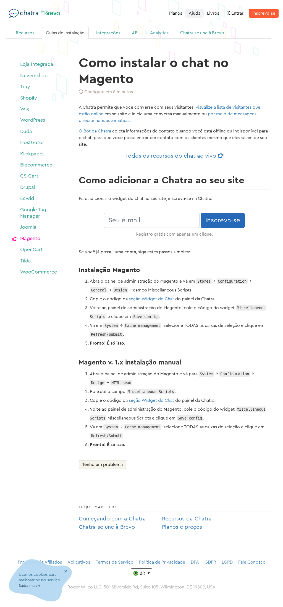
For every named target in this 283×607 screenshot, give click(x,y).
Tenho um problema (102, 464)
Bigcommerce (36, 164)
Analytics (159, 33)
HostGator (32, 142)
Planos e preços (182, 527)
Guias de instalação (65, 33)
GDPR (210, 562)
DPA (195, 562)
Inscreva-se (263, 13)
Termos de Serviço (114, 562)
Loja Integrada (36, 64)
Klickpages (32, 153)
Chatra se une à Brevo (202, 33)
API (135, 33)
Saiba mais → (30, 586)
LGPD (227, 562)
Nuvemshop (34, 75)
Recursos (25, 33)
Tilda (25, 260)
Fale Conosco (252, 562)
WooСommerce (38, 271)
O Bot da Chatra (95, 131)
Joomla (28, 227)
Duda (26, 131)
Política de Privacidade (162, 562)
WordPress (32, 120)
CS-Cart (29, 175)
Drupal (27, 187)
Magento (30, 238)
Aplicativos (78, 562)
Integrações (108, 33)
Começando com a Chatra (112, 519)
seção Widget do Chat (151, 299)
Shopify (28, 97)
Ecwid (27, 198)
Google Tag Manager (33, 212)
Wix (24, 108)
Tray (25, 86)
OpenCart (31, 249)
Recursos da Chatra (187, 519)
